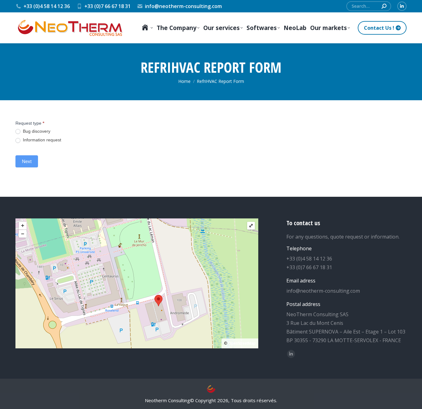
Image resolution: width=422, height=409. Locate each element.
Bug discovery (36, 131)
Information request (41, 139)
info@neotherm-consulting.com (183, 6)
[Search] (384, 6)
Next (27, 161)
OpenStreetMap (242, 343)
